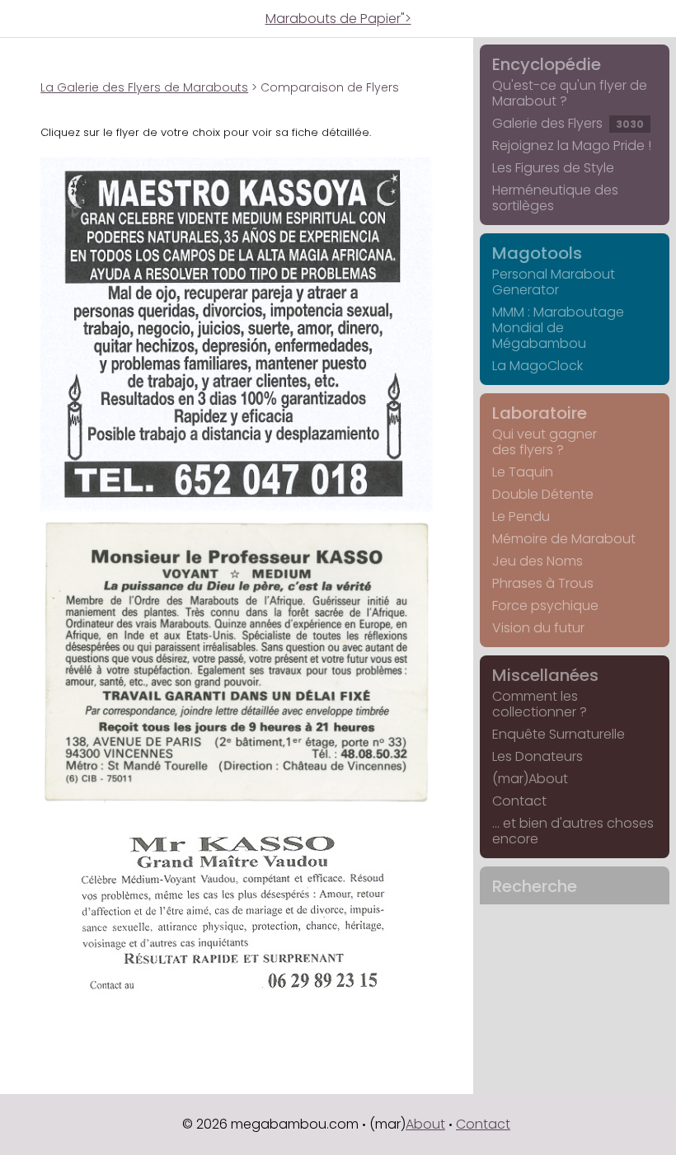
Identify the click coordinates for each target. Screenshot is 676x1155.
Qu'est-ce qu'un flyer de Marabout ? (569, 93)
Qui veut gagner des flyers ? (544, 442)
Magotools (537, 253)
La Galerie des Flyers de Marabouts (144, 87)
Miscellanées (545, 675)
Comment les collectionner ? (539, 704)
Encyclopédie (546, 64)
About (425, 1124)
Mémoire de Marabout (564, 538)
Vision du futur (538, 627)
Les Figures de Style (553, 167)
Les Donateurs (537, 756)
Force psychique (545, 605)
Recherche (534, 886)
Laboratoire (539, 413)
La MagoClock (537, 365)
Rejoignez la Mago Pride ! (571, 145)
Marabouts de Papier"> (338, 18)
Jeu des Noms (537, 561)
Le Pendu (521, 516)
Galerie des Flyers (568, 123)
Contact (519, 800)
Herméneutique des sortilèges (555, 198)
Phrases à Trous (543, 583)
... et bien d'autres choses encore (573, 831)
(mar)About (530, 778)
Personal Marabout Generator (553, 282)
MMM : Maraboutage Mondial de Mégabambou (558, 328)
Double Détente (543, 494)
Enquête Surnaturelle (558, 734)
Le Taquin (522, 471)
